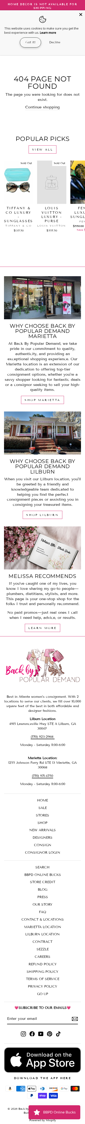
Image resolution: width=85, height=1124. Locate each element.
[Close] (80, 14)
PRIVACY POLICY (42, 986)
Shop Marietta (42, 400)
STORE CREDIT (42, 882)
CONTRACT (42, 942)
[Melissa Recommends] (42, 547)
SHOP (42, 823)
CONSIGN (42, 845)
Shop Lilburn (42, 515)
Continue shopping (42, 107)
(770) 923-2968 (43, 737)
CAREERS (42, 957)
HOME (42, 800)
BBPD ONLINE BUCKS (42, 875)
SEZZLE (43, 949)
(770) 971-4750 (42, 776)
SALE (42, 808)
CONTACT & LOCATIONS (42, 920)
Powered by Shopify (42, 1120)
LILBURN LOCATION (42, 934)
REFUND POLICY (43, 964)
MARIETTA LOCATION (42, 927)
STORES (42, 815)
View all (42, 149)
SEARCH (42, 867)
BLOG (42, 890)
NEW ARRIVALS (42, 830)
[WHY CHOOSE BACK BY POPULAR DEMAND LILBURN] (42, 433)
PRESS (42, 897)
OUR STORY (42, 905)
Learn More (42, 628)
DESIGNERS (42, 838)
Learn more (48, 32)
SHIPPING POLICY (42, 972)
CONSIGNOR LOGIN (42, 853)
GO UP (42, 994)
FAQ (42, 912)
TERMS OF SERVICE (42, 979)
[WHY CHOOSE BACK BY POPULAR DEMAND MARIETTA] (42, 297)
